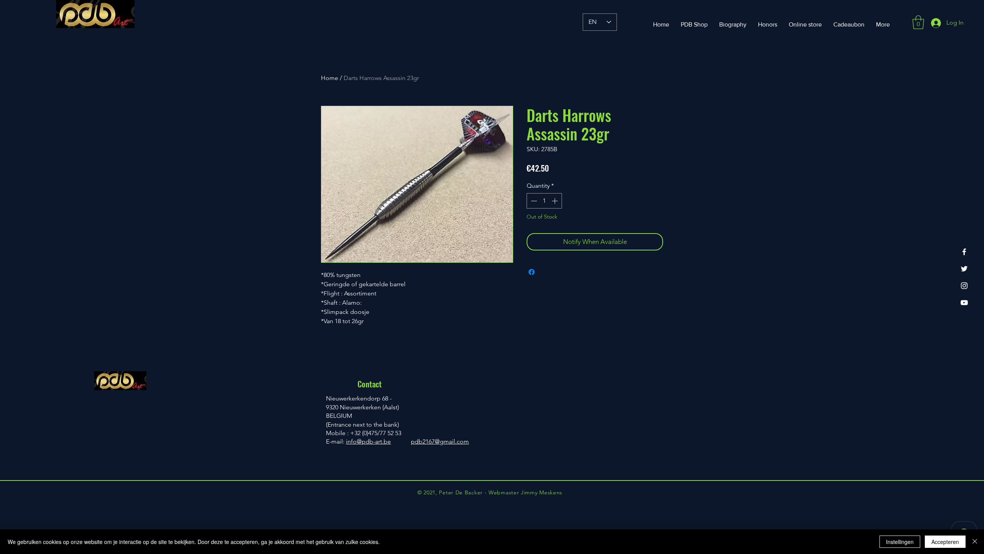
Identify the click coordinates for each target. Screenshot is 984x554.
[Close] (974, 542)
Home (329, 78)
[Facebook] (964, 251)
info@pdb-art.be (368, 441)
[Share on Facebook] (531, 272)
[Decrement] (533, 201)
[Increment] (555, 201)
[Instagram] (964, 285)
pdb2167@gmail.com (440, 441)
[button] (918, 22)
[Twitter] (964, 268)
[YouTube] (964, 302)
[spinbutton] (544, 201)
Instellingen (900, 542)
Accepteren (945, 542)
